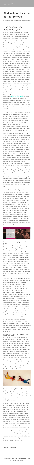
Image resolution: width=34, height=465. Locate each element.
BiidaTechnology (20, 458)
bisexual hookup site (17, 96)
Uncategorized (16, 20)
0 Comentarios (26, 20)
